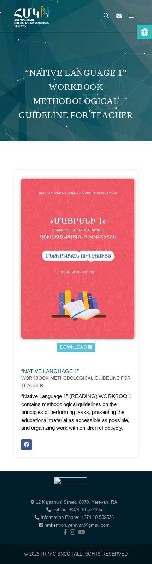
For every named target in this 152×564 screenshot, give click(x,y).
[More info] (118, 15)
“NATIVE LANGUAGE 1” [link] (75, 378)
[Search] (106, 15)
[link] (144, 32)
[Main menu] (131, 15)
